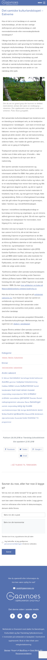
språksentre (19, 414)
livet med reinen (7, 368)
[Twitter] (19, 616)
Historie (4, 358)
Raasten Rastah (36, 398)
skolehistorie (32, 410)
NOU (25, 394)
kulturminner (18, 368)
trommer (32, 418)
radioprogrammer (9, 402)
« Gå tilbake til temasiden (23, 465)
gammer (12, 382)
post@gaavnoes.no (25, 588)
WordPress (24, 650)
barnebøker (15, 378)
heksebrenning (31, 382)
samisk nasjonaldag (9, 406)
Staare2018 (29, 414)
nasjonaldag (6, 394)
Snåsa (4, 414)
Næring (10, 358)
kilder (11, 386)
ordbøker (32, 394)
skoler (40, 410)
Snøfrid (10, 414)
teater (25, 418)
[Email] (34, 616)
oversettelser (15, 398)
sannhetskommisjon (9, 410)
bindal (32, 378)
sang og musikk (24, 406)
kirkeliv (17, 386)
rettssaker (20, 402)
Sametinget (35, 402)
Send (8, 551)
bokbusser (39, 378)
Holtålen (5, 386)
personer (25, 398)
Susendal (18, 418)
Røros (27, 402)
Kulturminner (18, 358)
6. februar (5, 378)
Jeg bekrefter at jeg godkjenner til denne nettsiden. (20, 542)
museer (31, 390)
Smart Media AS (36, 650)
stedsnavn (39, 414)
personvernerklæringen (13, 544)
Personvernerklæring (23, 654)
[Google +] (27, 616)
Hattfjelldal (20, 382)
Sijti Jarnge (22, 410)
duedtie (5, 382)
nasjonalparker (17, 394)
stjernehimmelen (8, 418)
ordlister (5, 398)
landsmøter (6, 390)
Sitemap (7, 650)
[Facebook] (12, 616)
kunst (36, 386)
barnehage (25, 378)
